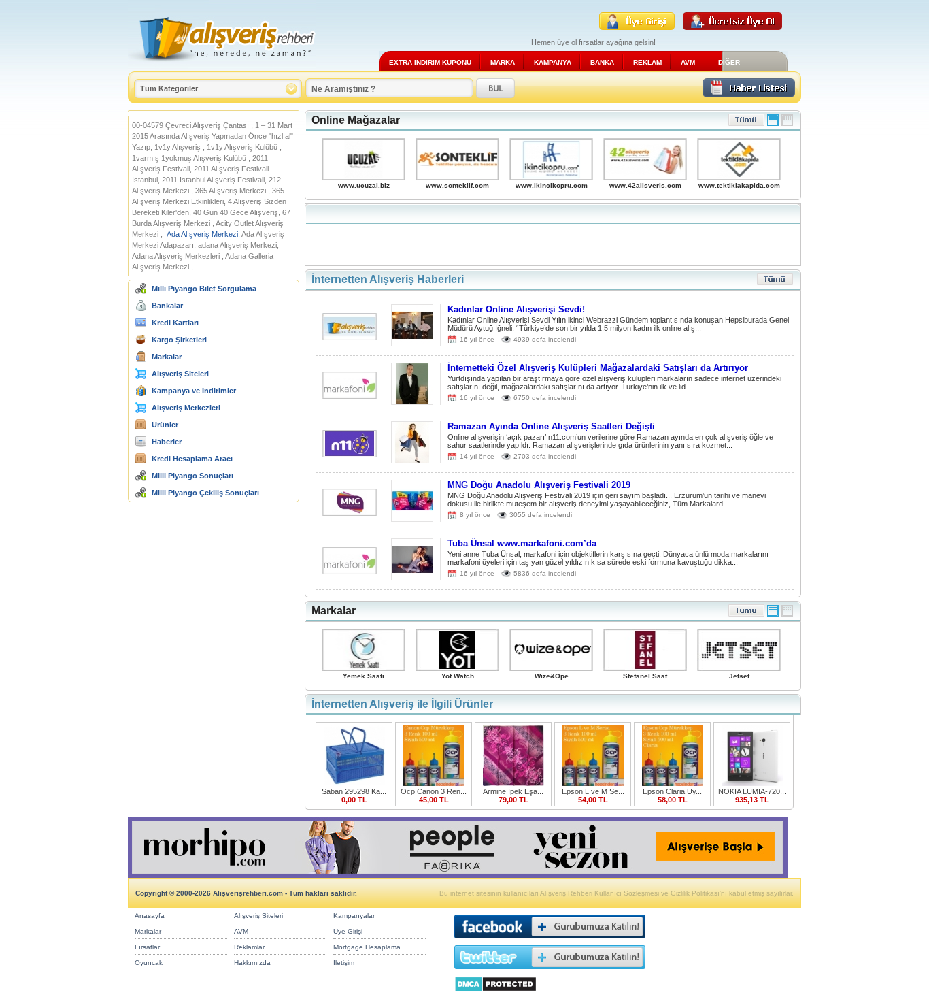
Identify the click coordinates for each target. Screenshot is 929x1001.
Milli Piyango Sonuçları (192, 476)
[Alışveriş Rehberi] (222, 66)
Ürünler (165, 425)
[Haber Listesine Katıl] (749, 93)
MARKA (502, 62)
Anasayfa (150, 915)
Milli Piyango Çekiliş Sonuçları (205, 493)
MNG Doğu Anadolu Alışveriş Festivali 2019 (538, 485)
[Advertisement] (552, 234)
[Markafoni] (349, 395)
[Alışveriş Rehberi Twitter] (549, 972)
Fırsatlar (147, 947)
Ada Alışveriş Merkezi (202, 234)
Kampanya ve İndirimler (194, 391)
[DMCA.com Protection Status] (495, 995)
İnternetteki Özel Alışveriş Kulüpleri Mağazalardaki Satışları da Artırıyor (597, 368)
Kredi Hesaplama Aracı (192, 459)
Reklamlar (249, 947)
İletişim (343, 962)
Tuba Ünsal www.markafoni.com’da (521, 543)
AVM (688, 62)
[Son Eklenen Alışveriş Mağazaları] (746, 123)
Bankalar (167, 305)
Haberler (167, 442)
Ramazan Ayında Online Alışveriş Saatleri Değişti (551, 426)
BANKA (602, 62)
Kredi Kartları (175, 322)
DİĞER (729, 62)
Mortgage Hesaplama (367, 947)
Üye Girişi (347, 931)
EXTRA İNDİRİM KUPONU (430, 62)
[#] (773, 123)
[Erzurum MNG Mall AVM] (349, 512)
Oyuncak (149, 962)
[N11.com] (349, 453)
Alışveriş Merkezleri (186, 408)
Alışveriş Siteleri (180, 374)
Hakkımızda (252, 962)
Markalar (167, 356)
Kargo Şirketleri (179, 339)
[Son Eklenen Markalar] (746, 614)
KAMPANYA (552, 62)
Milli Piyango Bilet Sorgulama (204, 288)
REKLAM (647, 62)
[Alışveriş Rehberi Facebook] (549, 941)
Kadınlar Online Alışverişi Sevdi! (516, 309)
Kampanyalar (354, 915)
